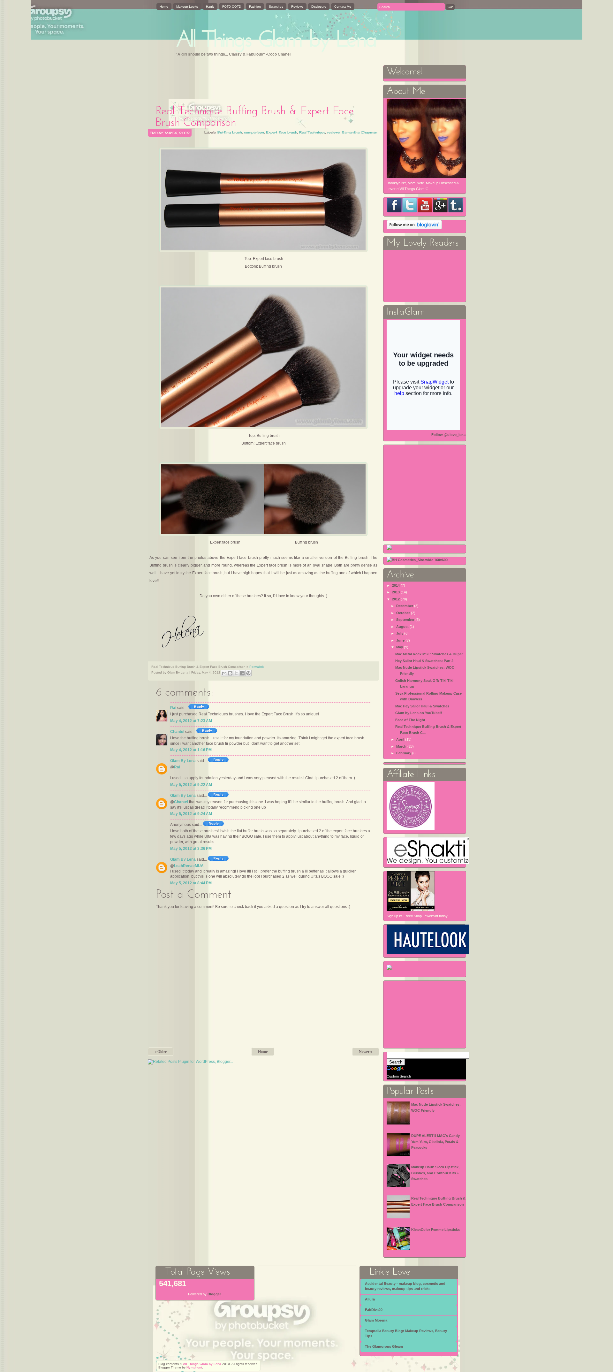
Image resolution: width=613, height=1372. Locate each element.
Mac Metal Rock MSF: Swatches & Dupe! (429, 654)
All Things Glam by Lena (276, 40)
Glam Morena (376, 1320)
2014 (396, 585)
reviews (333, 132)
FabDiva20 (373, 1310)
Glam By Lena (183, 760)
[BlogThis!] (230, 673)
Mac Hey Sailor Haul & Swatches (422, 706)
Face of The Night (410, 720)
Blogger (214, 1294)
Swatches (276, 6)
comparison (254, 132)
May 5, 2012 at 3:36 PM (191, 848)
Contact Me (342, 6)
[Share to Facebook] (242, 673)
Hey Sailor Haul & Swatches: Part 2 (424, 661)
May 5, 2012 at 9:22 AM (191, 784)
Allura (370, 1299)
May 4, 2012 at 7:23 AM (191, 721)
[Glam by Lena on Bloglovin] (414, 228)
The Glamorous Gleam (384, 1346)
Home (164, 6)
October (403, 613)
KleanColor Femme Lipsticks (435, 1229)
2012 (396, 599)
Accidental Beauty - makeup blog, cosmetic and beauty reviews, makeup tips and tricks (405, 1286)
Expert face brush (281, 132)
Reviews (297, 6)
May (399, 647)
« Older (161, 1051)
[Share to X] (236, 673)
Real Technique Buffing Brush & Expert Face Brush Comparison (254, 117)
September (405, 619)
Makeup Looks (187, 6)
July (399, 633)
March (401, 746)
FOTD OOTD (231, 6)
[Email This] (224, 673)
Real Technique (312, 132)
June (400, 640)
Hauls (210, 6)
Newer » (365, 1051)
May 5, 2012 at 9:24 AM (191, 814)
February (403, 753)
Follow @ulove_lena (448, 435)
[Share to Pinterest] (248, 673)
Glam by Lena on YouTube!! (418, 713)
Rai (173, 707)
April (400, 739)
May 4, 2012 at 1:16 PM (191, 750)
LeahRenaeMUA (189, 866)
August (402, 627)
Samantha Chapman (359, 132)
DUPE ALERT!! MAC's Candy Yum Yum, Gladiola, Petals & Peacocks (435, 1141)
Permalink (256, 666)
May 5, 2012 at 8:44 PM (191, 883)
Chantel (177, 731)
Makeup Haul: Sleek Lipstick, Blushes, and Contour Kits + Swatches (435, 1173)
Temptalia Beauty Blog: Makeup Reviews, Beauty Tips (406, 1333)
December (404, 606)
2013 (396, 592)
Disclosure (318, 6)
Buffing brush (229, 132)
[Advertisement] (264, 79)
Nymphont (194, 1367)
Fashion (255, 6)
